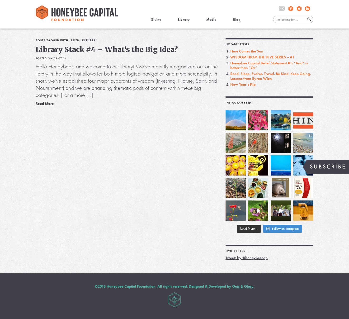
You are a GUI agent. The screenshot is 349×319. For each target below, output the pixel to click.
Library (184, 20)
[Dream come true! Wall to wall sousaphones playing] (281, 210)
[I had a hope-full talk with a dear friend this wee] (236, 188)
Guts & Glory (243, 286)
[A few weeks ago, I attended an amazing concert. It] (258, 143)
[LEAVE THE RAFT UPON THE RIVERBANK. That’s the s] (236, 143)
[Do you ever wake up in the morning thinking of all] (236, 210)
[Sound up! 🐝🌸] (258, 210)
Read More (45, 103)
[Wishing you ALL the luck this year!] (258, 188)
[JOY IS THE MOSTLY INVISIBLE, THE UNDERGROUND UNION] (281, 120)
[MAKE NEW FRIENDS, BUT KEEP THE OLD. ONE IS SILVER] (281, 143)
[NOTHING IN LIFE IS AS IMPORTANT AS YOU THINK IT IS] (303, 120)
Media (211, 20)
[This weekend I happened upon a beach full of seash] (303, 143)
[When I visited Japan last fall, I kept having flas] (236, 165)
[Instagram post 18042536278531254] (303, 188)
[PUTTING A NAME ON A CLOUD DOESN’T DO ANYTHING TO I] (281, 165)
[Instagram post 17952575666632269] (258, 165)
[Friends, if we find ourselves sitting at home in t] (236, 120)
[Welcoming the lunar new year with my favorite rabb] (303, 210)
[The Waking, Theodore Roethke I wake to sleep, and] (258, 120)
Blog (237, 20)
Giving (156, 20)
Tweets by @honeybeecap (247, 258)
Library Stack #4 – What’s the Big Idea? (107, 49)
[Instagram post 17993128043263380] (281, 188)
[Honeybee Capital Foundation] (77, 20)
